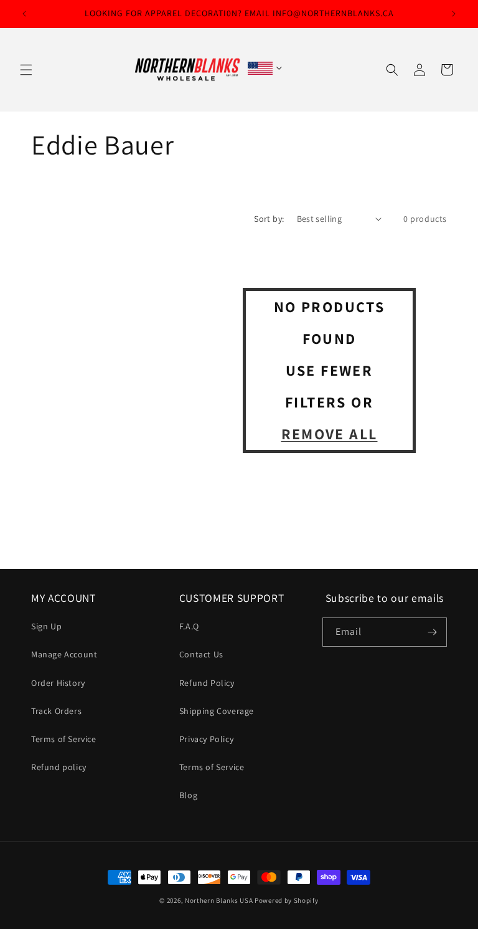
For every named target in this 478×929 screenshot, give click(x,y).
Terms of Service (63, 739)
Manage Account (64, 654)
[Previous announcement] (24, 13)
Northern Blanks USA (219, 900)
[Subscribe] (432, 632)
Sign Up (46, 626)
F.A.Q (189, 626)
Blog (188, 795)
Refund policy (59, 767)
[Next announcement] (453, 13)
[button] (26, 69)
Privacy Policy (206, 739)
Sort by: (269, 218)
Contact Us (201, 654)
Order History (58, 682)
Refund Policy (207, 682)
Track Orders (56, 711)
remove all (329, 434)
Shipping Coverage (216, 711)
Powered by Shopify (287, 900)
